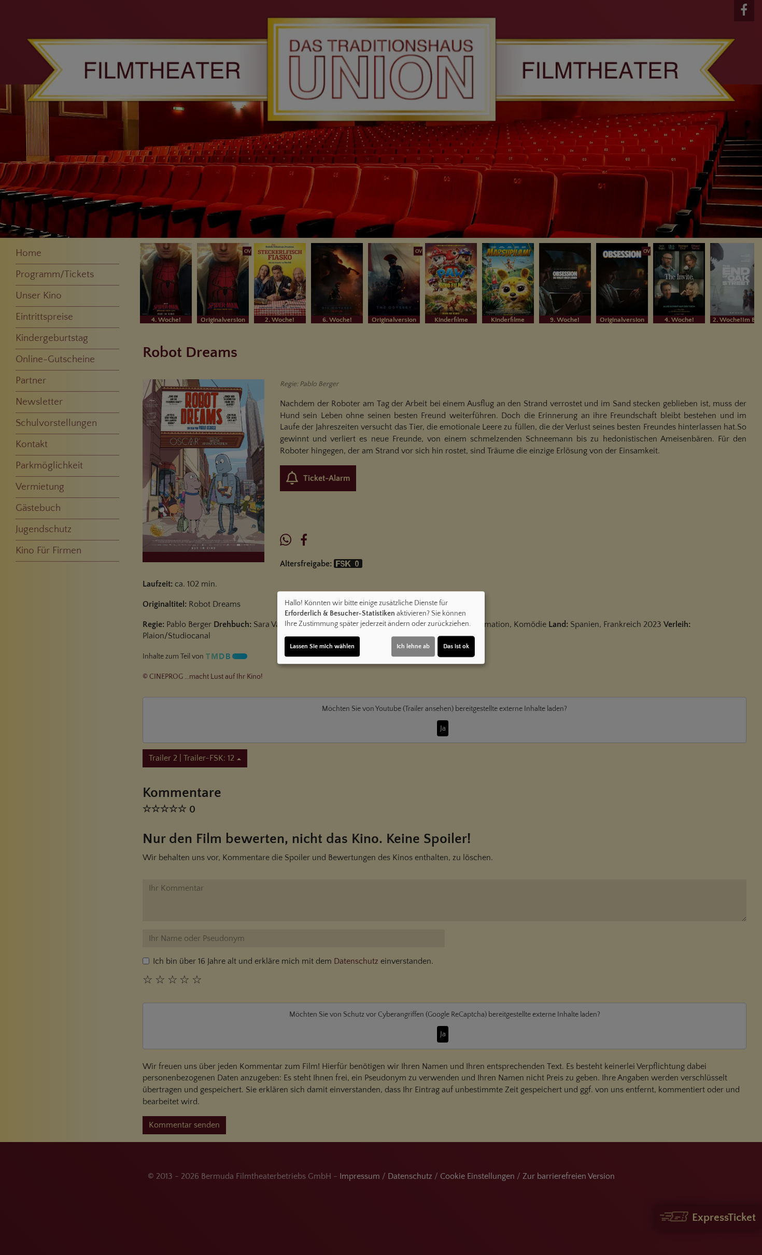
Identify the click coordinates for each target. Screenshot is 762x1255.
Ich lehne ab (413, 646)
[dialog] (381, 627)
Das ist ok (456, 646)
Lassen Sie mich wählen (322, 646)
